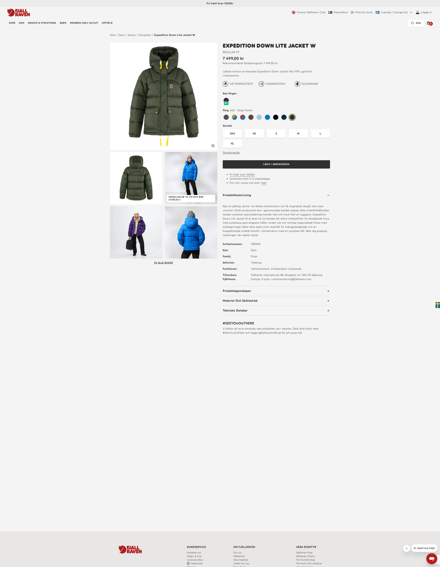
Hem (113, 35)
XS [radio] (254, 133)
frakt (264, 182)
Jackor (131, 35)
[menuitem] (12, 23)
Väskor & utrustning (42, 22)
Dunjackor (145, 35)
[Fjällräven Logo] (130, 549)
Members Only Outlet (84, 22)
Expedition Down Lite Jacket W (174, 35)
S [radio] (276, 133)
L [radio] (320, 133)
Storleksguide (231, 152)
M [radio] (298, 133)
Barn (63, 22)
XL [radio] (232, 143)
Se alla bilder (163, 262)
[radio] (226, 100)
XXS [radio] (232, 133)
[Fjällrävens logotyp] (18, 12)
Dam (21, 22)
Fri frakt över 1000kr (242, 174)
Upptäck (107, 22)
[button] (429, 23)
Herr (12, 22)
